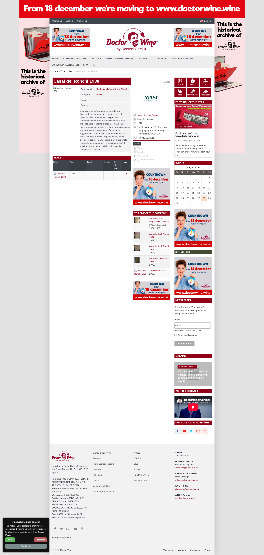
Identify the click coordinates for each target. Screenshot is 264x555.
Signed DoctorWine (74, 58)
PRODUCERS (140, 480)
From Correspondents (119, 58)
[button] (205, 20)
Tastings (95, 58)
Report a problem (62, 537)
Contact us (82, 21)
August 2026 (193, 167)
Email (140, 152)
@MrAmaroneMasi (146, 159)
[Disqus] (91, 235)
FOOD (137, 469)
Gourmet (143, 58)
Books (96, 480)
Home (55, 71)
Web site (141, 148)
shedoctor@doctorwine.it (186, 467)
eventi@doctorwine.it (184, 498)
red (71, 71)
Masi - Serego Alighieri (148, 115)
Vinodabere (184, 357)
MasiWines (142, 156)
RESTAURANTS (141, 475)
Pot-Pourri (160, 58)
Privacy (207, 550)
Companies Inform (182, 58)
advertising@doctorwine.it (186, 489)
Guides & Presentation (65, 64)
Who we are (57, 21)
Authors (69, 21)
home (55, 58)
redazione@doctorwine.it (186, 480)
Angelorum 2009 (157, 270)
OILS (136, 464)
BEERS (137, 458)
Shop (86, 64)
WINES (137, 453)
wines (63, 71)
